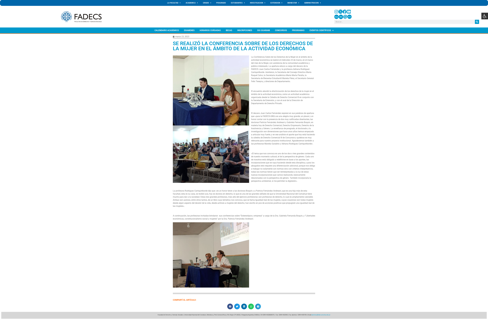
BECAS (229, 30)
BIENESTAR (292, 3)
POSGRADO (221, 3)
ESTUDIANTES (237, 3)
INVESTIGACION (256, 3)
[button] (484, 16)
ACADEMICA (191, 3)
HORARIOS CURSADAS (210, 30)
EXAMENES (189, 30)
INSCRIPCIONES (244, 30)
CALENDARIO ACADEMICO (167, 30)
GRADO (206, 3)
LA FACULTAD (172, 3)
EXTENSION (275, 3)
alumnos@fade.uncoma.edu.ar (320, 315)
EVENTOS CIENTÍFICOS (320, 30)
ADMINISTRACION (311, 3)
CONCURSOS (281, 30)
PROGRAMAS (298, 30)
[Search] (477, 22)
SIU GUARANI (263, 30)
